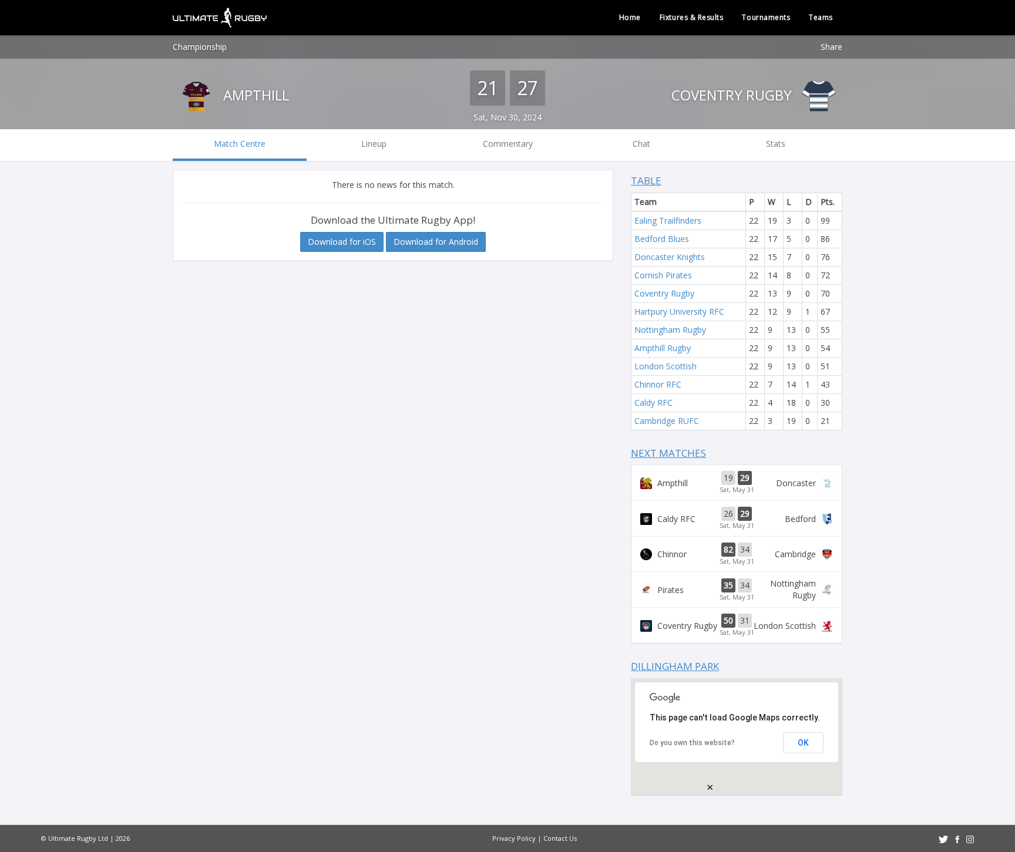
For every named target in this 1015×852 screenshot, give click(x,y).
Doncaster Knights (669, 256)
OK (803, 742)
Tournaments (766, 17)
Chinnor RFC (657, 384)
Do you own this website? (692, 743)
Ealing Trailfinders (667, 220)
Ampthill (254, 95)
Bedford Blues (661, 238)
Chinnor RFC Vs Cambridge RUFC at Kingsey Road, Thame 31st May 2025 (736, 554)
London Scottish (665, 366)
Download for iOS (342, 241)
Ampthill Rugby (662, 347)
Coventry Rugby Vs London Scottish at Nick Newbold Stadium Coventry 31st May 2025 (736, 625)
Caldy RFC (653, 402)
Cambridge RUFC (666, 420)
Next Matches (668, 453)
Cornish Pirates (663, 275)
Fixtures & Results (692, 17)
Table (646, 180)
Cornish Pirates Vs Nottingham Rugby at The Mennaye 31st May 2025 (736, 589)
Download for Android (436, 241)
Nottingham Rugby (670, 329)
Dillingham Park (675, 666)
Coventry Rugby (733, 95)
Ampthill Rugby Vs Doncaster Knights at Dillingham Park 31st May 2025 (736, 482)
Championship (200, 46)
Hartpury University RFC (679, 311)
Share (831, 46)
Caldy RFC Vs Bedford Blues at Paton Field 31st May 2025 (736, 518)
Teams (821, 17)
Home (630, 17)
